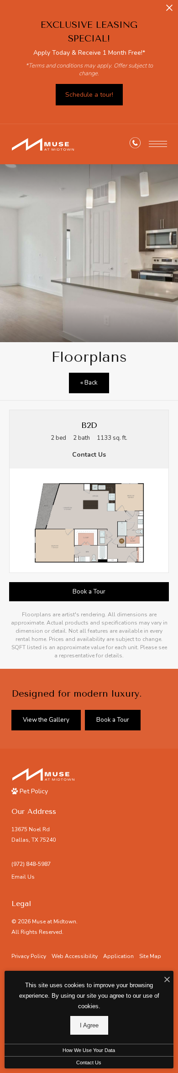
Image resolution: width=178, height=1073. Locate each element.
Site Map (150, 956)
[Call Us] (135, 144)
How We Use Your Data (89, 1050)
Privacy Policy (28, 956)
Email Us (23, 876)
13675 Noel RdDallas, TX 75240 (33, 835)
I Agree (89, 1025)
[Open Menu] (158, 144)
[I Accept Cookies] (167, 980)
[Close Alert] (169, 10)
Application (118, 956)
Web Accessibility (75, 956)
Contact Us (88, 1062)
